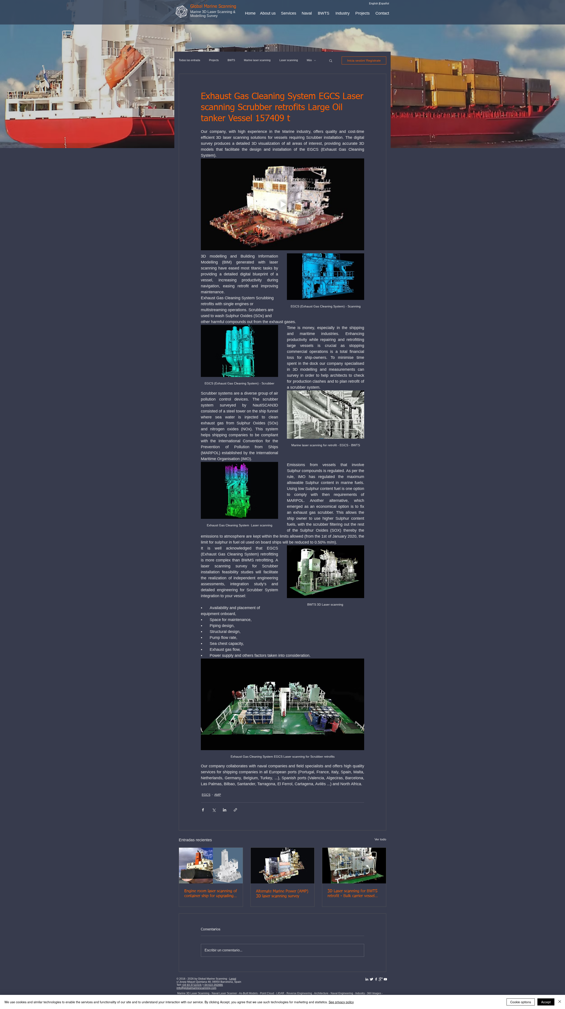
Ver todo (380, 839)
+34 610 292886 (213, 984)
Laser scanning (288, 60)
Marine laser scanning (257, 60)
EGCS (206, 794)
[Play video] (282, 204)
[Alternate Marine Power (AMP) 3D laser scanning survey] (283, 865)
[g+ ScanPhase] (381, 979)
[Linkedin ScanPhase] (367, 979)
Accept (546, 1002)
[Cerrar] (559, 1001)
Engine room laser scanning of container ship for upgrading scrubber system (210, 893)
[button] (331, 60)
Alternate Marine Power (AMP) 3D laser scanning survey (282, 893)
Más (309, 60)
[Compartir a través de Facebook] (203, 810)
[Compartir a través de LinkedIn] (224, 810)
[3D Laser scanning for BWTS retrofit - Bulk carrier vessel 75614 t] (354, 865)
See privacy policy (341, 1002)
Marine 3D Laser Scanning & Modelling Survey (212, 14)
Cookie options (520, 1002)
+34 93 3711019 (191, 984)
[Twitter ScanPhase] (371, 979)
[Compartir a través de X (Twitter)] (214, 810)
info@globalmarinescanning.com (196, 988)
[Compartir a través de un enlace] (235, 810)
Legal (232, 978)
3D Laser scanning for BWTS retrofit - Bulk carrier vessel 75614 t (352, 893)
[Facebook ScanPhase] (376, 979)
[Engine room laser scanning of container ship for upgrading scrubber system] (211, 865)
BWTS (231, 60)
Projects (214, 60)
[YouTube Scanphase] (385, 979)
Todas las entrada (189, 60)
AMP (217, 794)
